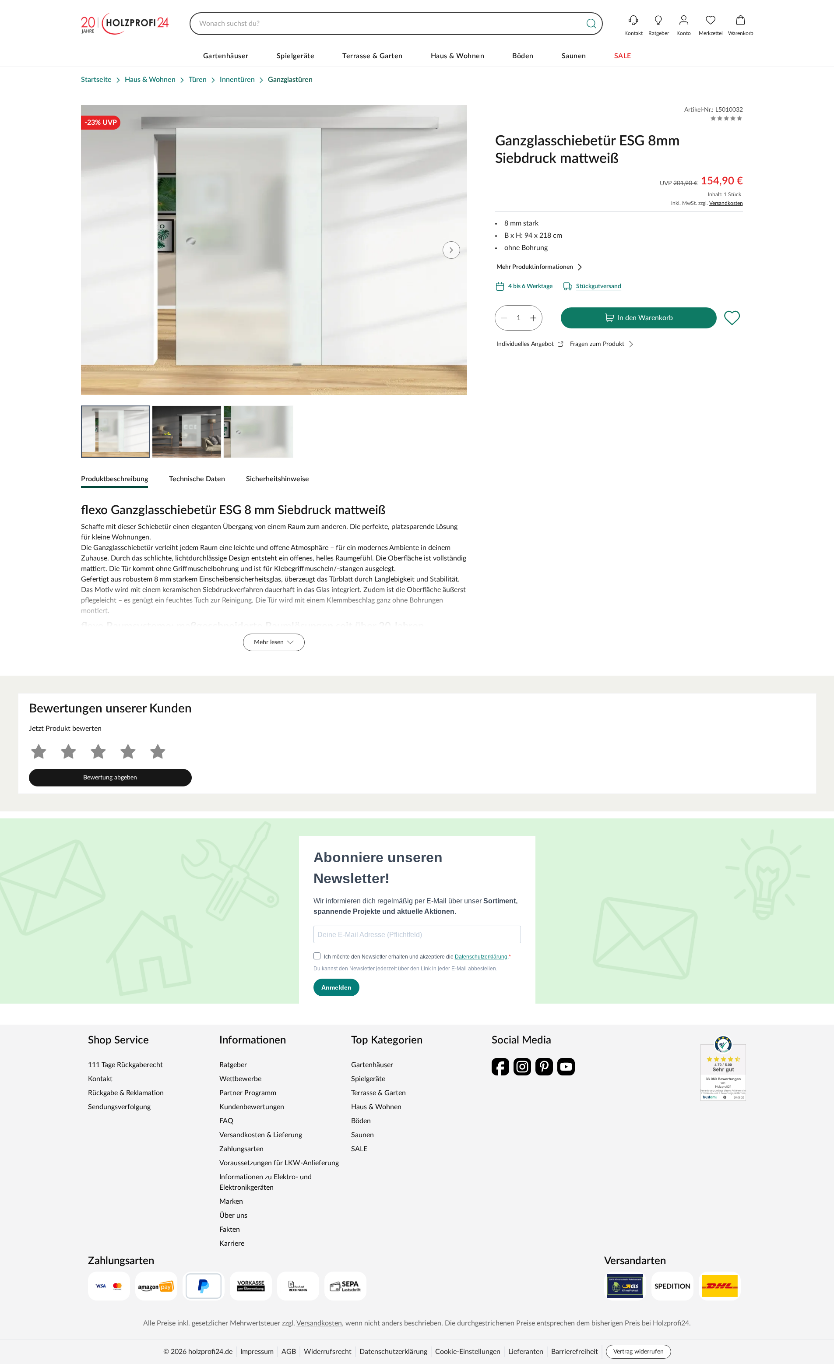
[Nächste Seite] (451, 250)
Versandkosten (726, 203)
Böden (523, 56)
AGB (289, 1351)
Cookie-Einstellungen (467, 1351)
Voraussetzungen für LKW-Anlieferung (279, 1163)
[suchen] (591, 23)
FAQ (226, 1120)
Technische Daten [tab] (197, 479)
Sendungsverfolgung (119, 1106)
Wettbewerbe (240, 1078)
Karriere (231, 1243)
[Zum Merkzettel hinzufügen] (732, 317)
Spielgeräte (296, 56)
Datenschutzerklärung (393, 1351)
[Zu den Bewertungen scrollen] (726, 118)
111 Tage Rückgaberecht (125, 1064)
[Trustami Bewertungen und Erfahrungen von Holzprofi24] (723, 1068)
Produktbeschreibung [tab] (114, 479)
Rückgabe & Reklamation (126, 1092)
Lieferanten (525, 1351)
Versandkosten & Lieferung (260, 1134)
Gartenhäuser (226, 56)
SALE (622, 56)
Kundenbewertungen (251, 1106)
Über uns (233, 1215)
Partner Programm (247, 1092)
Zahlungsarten (241, 1149)
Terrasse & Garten (372, 56)
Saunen (574, 56)
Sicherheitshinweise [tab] (277, 479)
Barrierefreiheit (574, 1351)
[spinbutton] (518, 318)
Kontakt (100, 1078)
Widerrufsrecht (328, 1351)
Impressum (257, 1351)
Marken (231, 1201)
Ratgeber (233, 1064)
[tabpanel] (274, 575)
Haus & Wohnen (458, 56)
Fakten (229, 1229)
